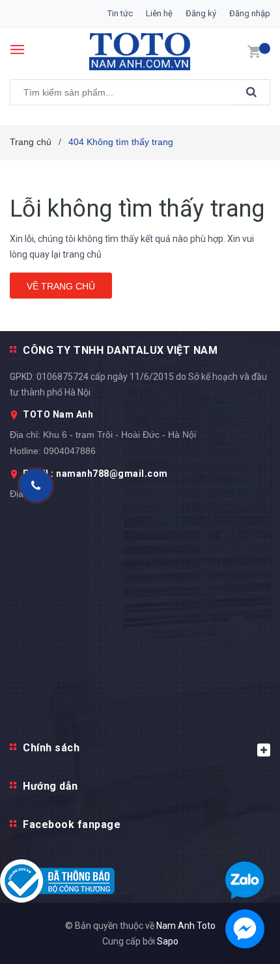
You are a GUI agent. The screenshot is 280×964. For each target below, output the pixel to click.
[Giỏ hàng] (253, 51)
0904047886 (70, 451)
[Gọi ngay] (36, 485)
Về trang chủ (61, 286)
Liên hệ (159, 13)
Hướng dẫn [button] (50, 786)
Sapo (167, 941)
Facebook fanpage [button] (71, 824)
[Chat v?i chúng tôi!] (244, 928)
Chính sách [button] (51, 748)
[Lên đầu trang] (236, 565)
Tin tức (120, 13)
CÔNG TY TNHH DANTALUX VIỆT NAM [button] (120, 350)
